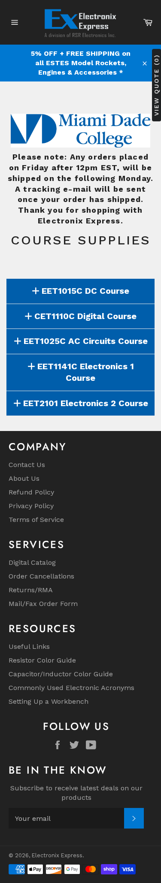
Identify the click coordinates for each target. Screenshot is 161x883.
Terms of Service (36, 519)
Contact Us (27, 465)
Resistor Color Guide (42, 660)
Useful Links (29, 646)
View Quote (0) (156, 85)
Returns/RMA (31, 590)
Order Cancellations (41, 576)
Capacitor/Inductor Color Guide (61, 674)
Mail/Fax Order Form (43, 604)
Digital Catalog (32, 562)
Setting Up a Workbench (48, 701)
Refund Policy (31, 492)
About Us (24, 478)
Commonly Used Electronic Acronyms (71, 688)
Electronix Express (57, 855)
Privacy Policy (31, 506)
